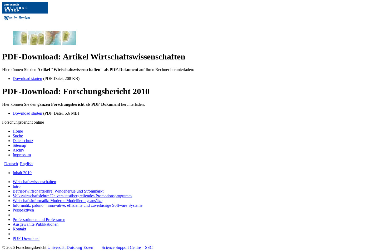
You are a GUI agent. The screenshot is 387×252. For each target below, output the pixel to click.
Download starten (27, 78)
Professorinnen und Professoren (39, 219)
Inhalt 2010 (22, 172)
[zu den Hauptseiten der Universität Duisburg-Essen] (32, 24)
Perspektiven (23, 210)
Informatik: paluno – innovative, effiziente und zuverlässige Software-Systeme (77, 205)
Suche (18, 136)
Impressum (22, 155)
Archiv (18, 150)
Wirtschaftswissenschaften (34, 181)
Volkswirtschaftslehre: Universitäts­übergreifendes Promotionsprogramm (72, 196)
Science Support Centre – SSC (127, 247)
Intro (17, 186)
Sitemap (19, 145)
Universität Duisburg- (70, 247)
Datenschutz (23, 140)
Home (18, 131)
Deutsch (11, 164)
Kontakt (19, 229)
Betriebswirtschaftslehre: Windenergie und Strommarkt (58, 191)
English (26, 164)
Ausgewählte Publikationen (35, 224)
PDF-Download (26, 238)
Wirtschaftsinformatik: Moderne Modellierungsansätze (57, 200)
